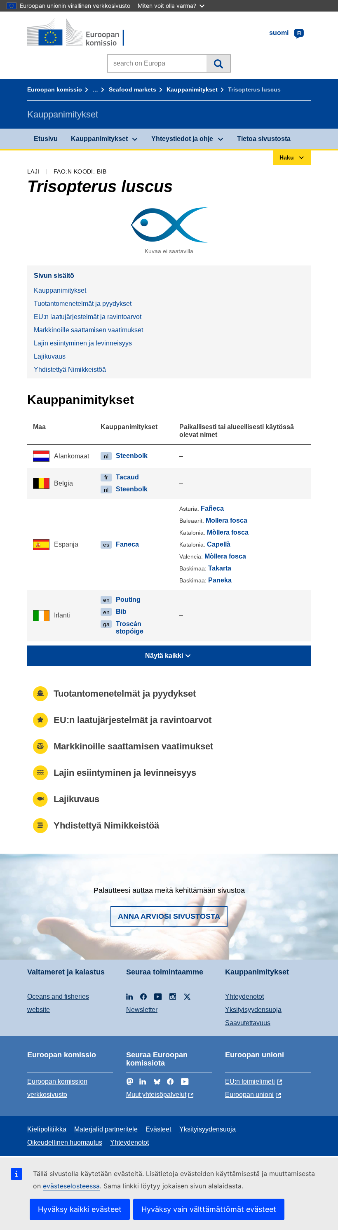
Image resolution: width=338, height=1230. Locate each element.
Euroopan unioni (249, 1094)
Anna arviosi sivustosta (169, 916)
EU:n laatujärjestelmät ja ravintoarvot (87, 316)
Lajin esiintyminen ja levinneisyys (83, 343)
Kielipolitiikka (46, 1129)
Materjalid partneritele (106, 1129)
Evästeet (158, 1129)
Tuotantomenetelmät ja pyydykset (82, 303)
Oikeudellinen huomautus (64, 1142)
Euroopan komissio (54, 89)
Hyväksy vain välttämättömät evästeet (208, 1209)
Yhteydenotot (244, 996)
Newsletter (141, 1009)
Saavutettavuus (247, 1022)
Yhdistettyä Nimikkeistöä (70, 369)
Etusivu (46, 138)
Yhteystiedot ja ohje (182, 138)
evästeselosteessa (71, 1186)
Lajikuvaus (50, 356)
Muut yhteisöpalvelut (156, 1094)
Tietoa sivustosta (264, 138)
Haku (218, 63)
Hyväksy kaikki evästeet (80, 1209)
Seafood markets (132, 89)
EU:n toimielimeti (250, 1081)
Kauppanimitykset (192, 89)
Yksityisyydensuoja (253, 1009)
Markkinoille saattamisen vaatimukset (88, 329)
